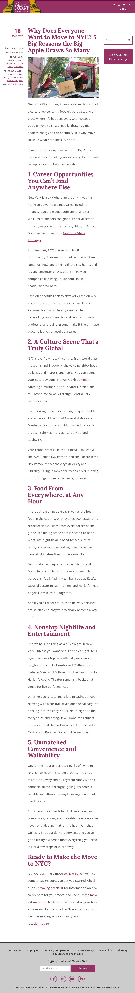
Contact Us (14, 950)
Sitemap (123, 950)
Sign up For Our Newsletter (67, 961)
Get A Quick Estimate (118, 57)
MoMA (85, 380)
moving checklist (51, 888)
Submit (83, 968)
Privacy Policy (85, 950)
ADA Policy (105, 950)
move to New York (68, 873)
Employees (33, 950)
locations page (38, 923)
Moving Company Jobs (58, 950)
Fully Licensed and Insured (67, 953)
